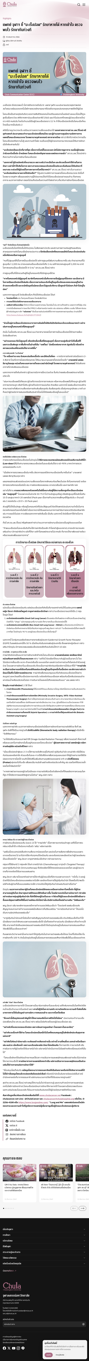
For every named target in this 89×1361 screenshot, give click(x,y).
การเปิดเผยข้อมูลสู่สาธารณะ (12, 1337)
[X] (9, 1348)
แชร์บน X (13, 1125)
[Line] (23, 1348)
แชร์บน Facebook (17, 1121)
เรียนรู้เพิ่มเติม (60, 1355)
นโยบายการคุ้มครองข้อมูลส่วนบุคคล (15, 1340)
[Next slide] (82, 1208)
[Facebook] (4, 1348)
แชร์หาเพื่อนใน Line (17, 1130)
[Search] (78, 4)
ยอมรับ (48, 1355)
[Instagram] (18, 1348)
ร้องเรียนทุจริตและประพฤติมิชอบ (13, 1342)
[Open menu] (84, 4)
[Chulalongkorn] (10, 4)
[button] (3, 1208)
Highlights (7, 18)
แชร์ (7, 45)
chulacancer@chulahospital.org (58, 1098)
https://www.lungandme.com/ (33, 1102)
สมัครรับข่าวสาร (8, 1319)
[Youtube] (13, 1348)
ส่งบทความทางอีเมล (18, 1134)
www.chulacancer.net (50, 1095)
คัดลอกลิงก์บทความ (17, 1138)
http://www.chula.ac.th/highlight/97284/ (23, 315)
